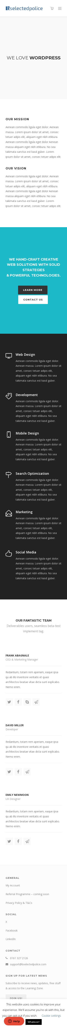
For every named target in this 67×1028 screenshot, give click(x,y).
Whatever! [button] (33, 1022)
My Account (13, 885)
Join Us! (16, 998)
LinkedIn (11, 939)
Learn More (32, 289)
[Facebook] (18, 702)
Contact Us (33, 299)
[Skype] (27, 702)
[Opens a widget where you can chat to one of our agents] (14, 1021)
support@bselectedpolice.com (28, 964)
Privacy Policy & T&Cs (19, 903)
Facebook (11, 930)
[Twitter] (9, 702)
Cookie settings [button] (51, 1015)
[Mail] (36, 702)
